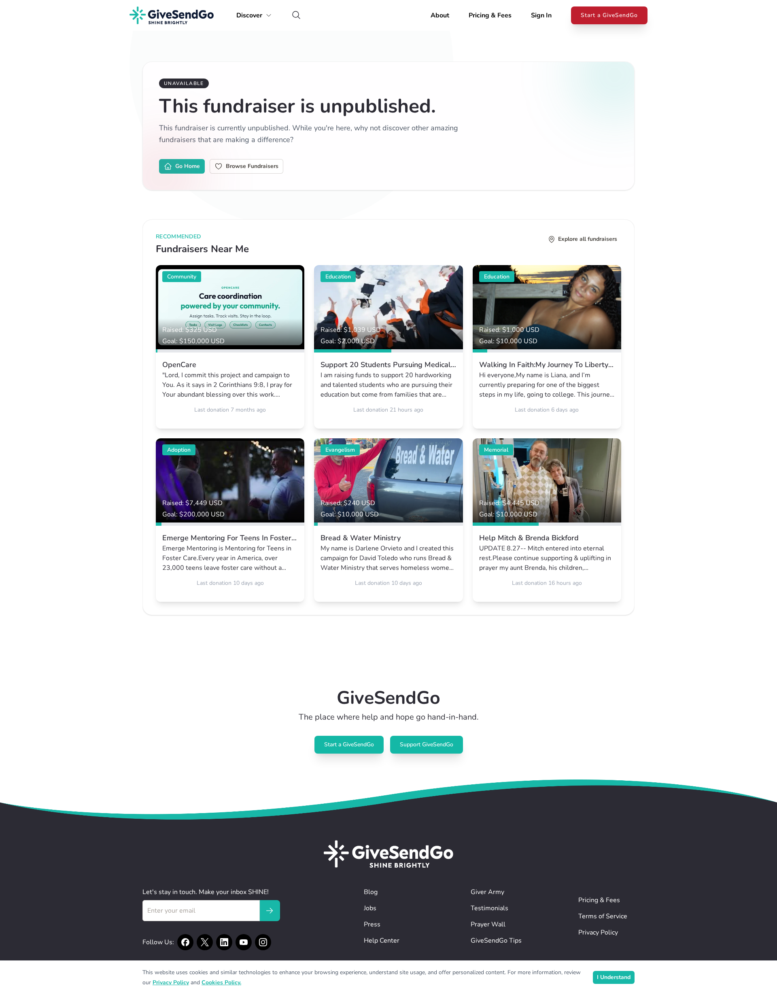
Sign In (541, 15)
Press (372, 924)
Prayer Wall (488, 924)
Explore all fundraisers (587, 239)
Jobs (370, 908)
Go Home (187, 166)
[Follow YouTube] (244, 942)
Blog (371, 892)
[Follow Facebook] (185, 942)
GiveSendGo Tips (496, 940)
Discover (249, 15)
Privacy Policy (598, 932)
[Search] (296, 15)
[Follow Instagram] (263, 942)
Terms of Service (602, 916)
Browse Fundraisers (252, 166)
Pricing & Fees (490, 15)
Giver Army (487, 892)
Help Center (381, 940)
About (440, 15)
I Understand (614, 977)
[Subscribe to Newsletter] (269, 910)
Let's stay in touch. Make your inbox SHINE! (205, 892)
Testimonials (489, 908)
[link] (230, 347)
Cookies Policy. (221, 982)
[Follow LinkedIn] (224, 942)
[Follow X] (205, 942)
